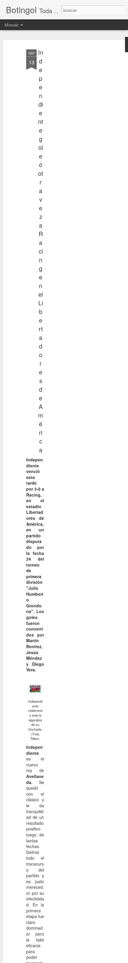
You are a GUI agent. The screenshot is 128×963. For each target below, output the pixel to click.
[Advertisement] (77, 140)
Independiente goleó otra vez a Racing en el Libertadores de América (40, 251)
